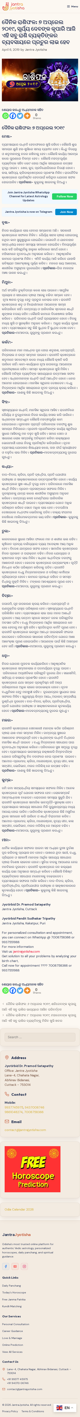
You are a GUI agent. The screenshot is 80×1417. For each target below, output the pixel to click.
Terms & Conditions (33, 1411)
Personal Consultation (15, 1324)
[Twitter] (20, 116)
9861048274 (14, 1112)
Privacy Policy (10, 1411)
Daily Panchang (11, 1285)
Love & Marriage (12, 1338)
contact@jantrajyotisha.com (25, 1130)
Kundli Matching (12, 1306)
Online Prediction (12, 1345)
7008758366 (34, 1112)
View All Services (12, 1352)
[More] (27, 116)
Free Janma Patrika (13, 1299)
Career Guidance (12, 1331)
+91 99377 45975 (17, 1379)
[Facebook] (12, 116)
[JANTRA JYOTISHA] (13, 6)
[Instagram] (24, 1266)
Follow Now (65, 196)
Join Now (66, 212)
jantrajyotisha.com (26, 951)
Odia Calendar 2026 (19, 1209)
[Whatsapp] (5, 116)
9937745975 (14, 1107)
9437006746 (34, 1107)
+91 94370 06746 (18, 1383)
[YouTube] (15, 1266)
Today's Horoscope (14, 1292)
